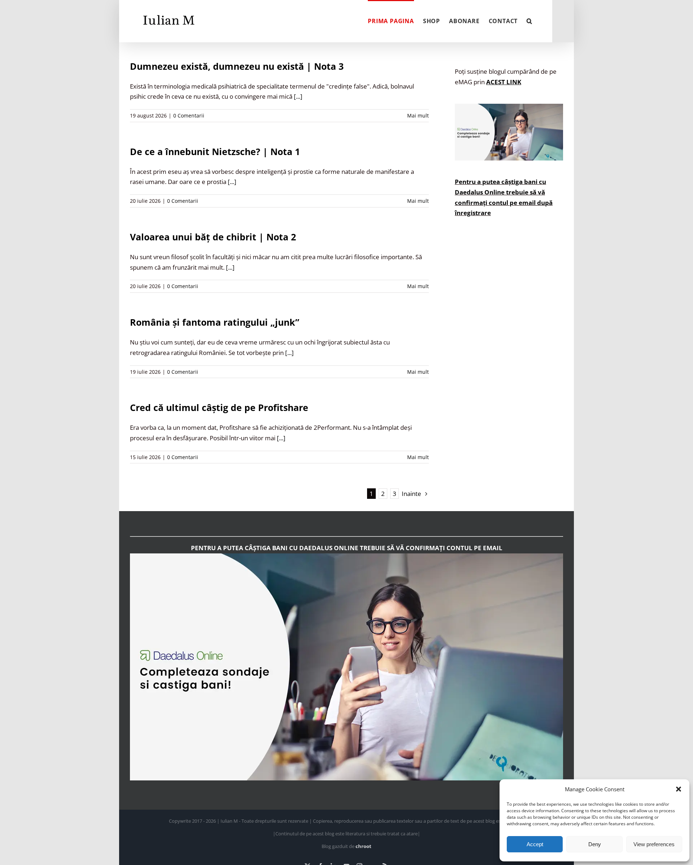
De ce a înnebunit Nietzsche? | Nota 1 (215, 151)
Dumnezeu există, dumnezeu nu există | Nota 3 (237, 66)
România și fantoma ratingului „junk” (214, 322)
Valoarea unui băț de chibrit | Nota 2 (213, 237)
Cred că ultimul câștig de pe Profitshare (219, 407)
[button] (678, 789)
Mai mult (418, 115)
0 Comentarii (188, 115)
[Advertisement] (509, 364)
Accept (535, 844)
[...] (298, 96)
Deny (594, 844)
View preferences (654, 844)
